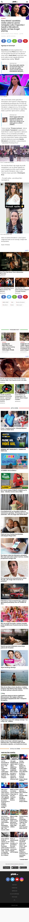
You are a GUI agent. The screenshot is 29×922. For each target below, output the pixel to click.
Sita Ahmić (5, 305)
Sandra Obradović (20, 302)
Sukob (12, 305)
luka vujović (19, 305)
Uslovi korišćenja (14, 894)
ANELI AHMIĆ (5, 302)
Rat (12, 302)
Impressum (14, 891)
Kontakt (14, 884)
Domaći (3, 18)
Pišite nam (14, 897)
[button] (1, 339)
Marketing (14, 888)
